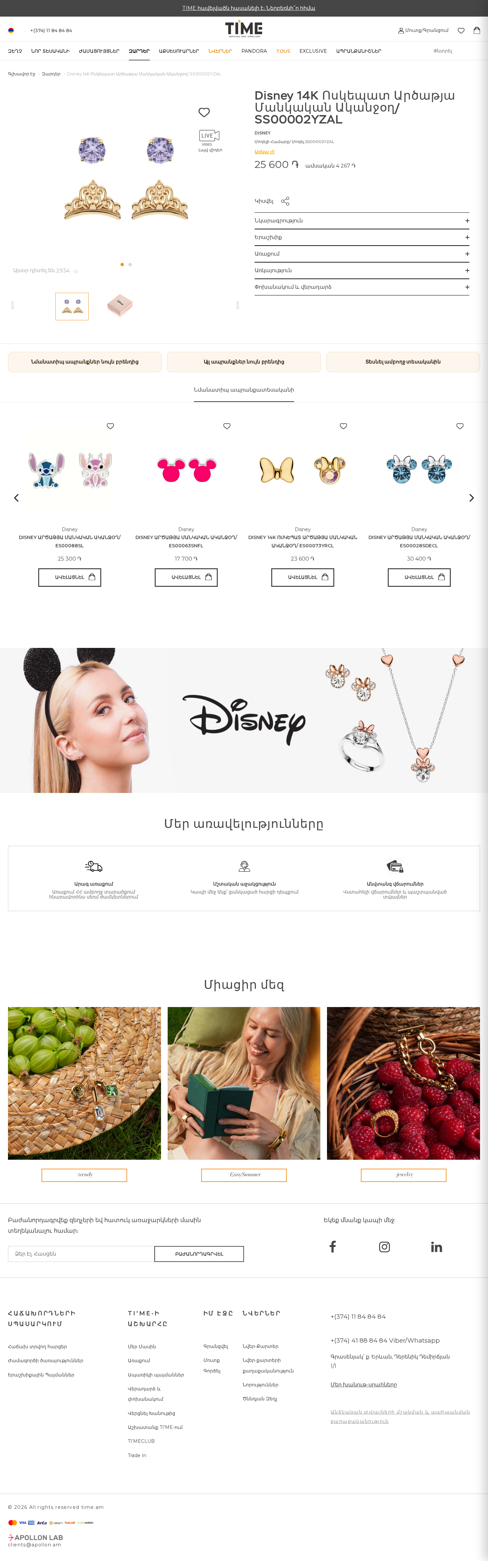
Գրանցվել (215, 1346)
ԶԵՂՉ (15, 51)
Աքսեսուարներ (179, 51)
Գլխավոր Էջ (22, 73)
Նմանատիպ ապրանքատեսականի (244, 390)
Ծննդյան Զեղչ (260, 1399)
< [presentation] (12, 305)
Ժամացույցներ (99, 51)
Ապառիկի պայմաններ (156, 1375)
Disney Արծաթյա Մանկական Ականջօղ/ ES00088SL (70, 541)
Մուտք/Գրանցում (426, 30)
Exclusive (313, 51)
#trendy (84, 1175)
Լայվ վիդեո (210, 149)
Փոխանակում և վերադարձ (293, 287)
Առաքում (267, 254)
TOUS (283, 51)
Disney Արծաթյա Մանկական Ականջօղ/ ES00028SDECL (419, 541)
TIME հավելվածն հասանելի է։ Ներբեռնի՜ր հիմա (244, 8)
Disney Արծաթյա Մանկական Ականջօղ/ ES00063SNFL (186, 541)
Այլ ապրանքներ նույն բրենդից (244, 361)
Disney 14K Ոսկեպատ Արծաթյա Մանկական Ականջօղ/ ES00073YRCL (302, 541)
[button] (122, 264)
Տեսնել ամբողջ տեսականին (403, 361)
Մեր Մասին (142, 1347)
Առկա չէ (265, 152)
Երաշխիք (268, 237)
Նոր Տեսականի (50, 51)
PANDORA (254, 51)
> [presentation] (237, 305)
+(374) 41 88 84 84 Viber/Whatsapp (385, 1340)
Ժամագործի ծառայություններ (45, 1361)
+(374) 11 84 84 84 (358, 1316)
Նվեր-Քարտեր (261, 1346)
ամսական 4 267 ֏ (330, 166)
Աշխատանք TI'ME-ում (155, 1427)
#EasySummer (244, 1175)
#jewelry (403, 1175)
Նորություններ (261, 1385)
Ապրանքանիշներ (358, 51)
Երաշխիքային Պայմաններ (41, 1375)
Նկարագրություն (279, 220)
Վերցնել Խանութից (151, 1413)
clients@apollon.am (34, 1545)
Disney (263, 132)
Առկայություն (273, 270)
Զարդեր (139, 51)
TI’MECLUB (141, 1441)
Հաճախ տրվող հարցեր (37, 1347)
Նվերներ (220, 51)
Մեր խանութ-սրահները (364, 1384)
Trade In (137, 1455)
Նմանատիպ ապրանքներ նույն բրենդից (85, 361)
